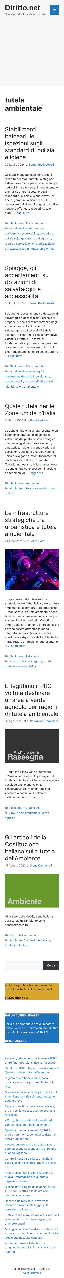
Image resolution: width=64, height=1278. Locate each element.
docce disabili (14, 381)
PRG (12, 813)
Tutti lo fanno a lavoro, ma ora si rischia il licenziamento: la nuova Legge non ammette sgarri (32, 1219)
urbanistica (28, 666)
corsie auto (43, 376)
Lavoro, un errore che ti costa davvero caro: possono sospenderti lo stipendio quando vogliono (30, 1149)
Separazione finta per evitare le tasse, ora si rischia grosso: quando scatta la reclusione (30, 1110)
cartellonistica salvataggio (26, 371)
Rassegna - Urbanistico (24, 807)
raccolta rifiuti (34, 381)
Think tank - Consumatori (26, 223)
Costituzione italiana (36, 940)
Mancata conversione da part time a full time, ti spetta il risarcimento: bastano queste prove (31, 1096)
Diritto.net (22, 7)
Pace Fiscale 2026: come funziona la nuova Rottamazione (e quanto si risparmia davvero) (29, 1177)
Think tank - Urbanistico (25, 656)
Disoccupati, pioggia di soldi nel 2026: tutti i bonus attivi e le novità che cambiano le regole (30, 1191)
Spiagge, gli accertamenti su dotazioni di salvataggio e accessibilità (27, 282)
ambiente (15, 488)
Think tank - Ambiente (24, 483)
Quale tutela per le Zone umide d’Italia (30, 409)
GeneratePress (32, 1272)
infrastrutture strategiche (25, 661)
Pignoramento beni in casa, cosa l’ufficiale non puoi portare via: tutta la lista (29, 1082)
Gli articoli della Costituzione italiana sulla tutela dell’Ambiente (30, 848)
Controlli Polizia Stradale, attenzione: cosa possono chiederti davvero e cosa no (31, 1163)
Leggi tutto (22, 213)
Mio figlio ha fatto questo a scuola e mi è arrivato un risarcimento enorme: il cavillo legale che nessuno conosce (32, 1233)
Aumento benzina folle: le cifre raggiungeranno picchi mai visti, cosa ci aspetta (30, 1247)
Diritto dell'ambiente (22, 935)
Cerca (51, 965)
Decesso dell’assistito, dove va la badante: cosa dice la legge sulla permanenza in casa (26, 1205)
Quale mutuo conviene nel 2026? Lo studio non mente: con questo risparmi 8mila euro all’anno (30, 1135)
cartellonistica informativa (26, 228)
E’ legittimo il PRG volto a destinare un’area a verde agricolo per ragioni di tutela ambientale (31, 699)
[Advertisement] (32, 53)
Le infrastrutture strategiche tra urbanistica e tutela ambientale (31, 523)
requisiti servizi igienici (19, 243)
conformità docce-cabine (21, 233)
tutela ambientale (42, 248)
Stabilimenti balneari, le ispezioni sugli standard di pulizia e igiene (29, 143)
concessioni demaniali (19, 376)
